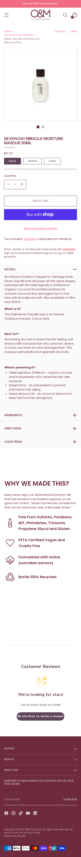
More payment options (40, 228)
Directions (12, 428)
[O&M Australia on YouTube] (28, 814)
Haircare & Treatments (19, 35)
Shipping (30, 239)
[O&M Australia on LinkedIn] (35, 814)
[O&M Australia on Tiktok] (21, 814)
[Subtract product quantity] (22, 184)
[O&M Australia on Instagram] (14, 814)
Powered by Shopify (14, 835)
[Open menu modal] (6, 15)
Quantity (10, 176)
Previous (60, 31)
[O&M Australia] (40, 14)
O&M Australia (33, 829)
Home (7, 31)
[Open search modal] (65, 15)
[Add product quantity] (8, 184)
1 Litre (52, 161)
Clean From (13, 442)
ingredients (13, 415)
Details (9, 269)
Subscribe (70, 799)
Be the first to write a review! (40, 716)
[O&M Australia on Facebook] (6, 814)
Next (74, 31)
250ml (32, 161)
